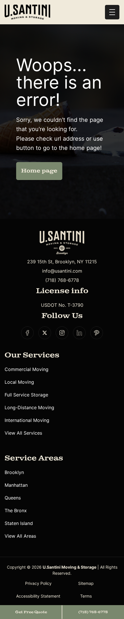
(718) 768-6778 (62, 280)
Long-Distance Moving (29, 407)
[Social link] (27, 332)
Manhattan (16, 485)
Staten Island (19, 523)
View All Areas (20, 536)
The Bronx (16, 510)
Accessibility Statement (38, 596)
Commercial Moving (26, 369)
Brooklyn (14, 472)
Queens (13, 498)
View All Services (23, 433)
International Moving (27, 420)
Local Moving (19, 382)
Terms (86, 596)
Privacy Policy (38, 583)
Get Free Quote (31, 612)
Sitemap (86, 583)
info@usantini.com (62, 271)
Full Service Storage (26, 395)
